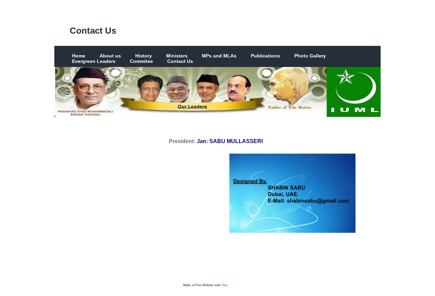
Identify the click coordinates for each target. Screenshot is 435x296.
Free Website (204, 285)
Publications (265, 55)
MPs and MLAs (219, 55)
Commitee (141, 61)
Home (78, 55)
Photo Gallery (310, 55)
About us (110, 55)
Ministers (177, 55)
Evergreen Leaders (94, 61)
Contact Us (93, 30)
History (143, 55)
